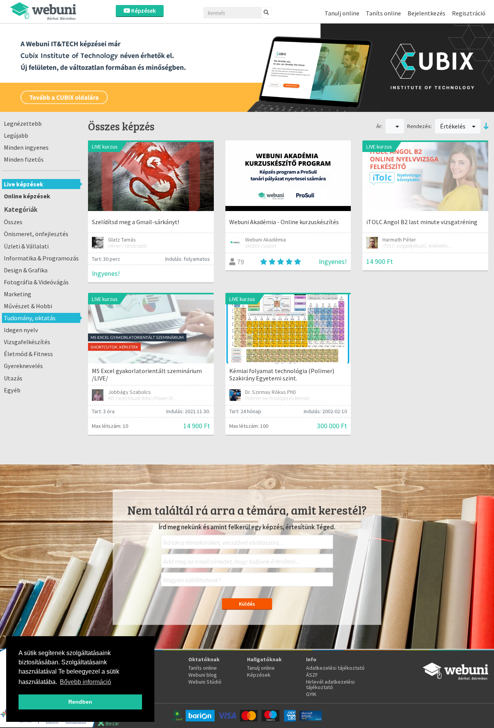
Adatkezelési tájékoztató (335, 667)
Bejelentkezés (426, 13)
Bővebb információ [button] (85, 682)
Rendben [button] (80, 702)
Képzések (143, 10)
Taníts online (383, 13)
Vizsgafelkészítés (27, 342)
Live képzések (23, 184)
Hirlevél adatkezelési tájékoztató (330, 684)
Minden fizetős (24, 159)
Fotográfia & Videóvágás (36, 282)
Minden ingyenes (26, 147)
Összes (13, 222)
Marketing (17, 294)
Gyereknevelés (23, 366)
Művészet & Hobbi (28, 306)
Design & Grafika (25, 270)
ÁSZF (312, 674)
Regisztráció (469, 13)
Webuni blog (202, 674)
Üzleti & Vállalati (26, 246)
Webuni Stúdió (205, 681)
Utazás (13, 378)
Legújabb (16, 135)
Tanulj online (342, 13)
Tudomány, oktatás (30, 318)
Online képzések (27, 196)
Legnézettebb (23, 123)
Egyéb (12, 390)
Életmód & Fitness (28, 354)
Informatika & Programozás (41, 258)
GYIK (311, 694)
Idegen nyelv (21, 330)
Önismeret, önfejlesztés (36, 234)
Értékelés (453, 126)
